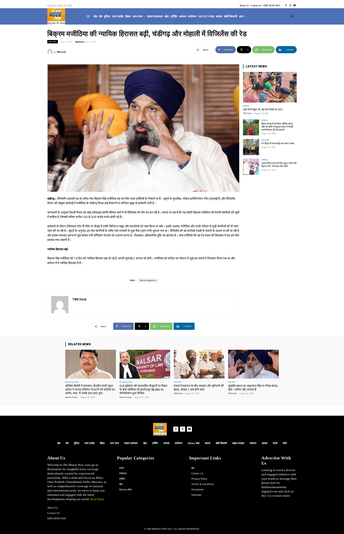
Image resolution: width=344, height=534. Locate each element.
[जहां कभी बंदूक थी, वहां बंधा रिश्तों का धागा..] (270, 87)
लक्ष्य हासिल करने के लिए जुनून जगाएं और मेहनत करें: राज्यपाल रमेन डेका (279, 165)
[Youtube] (294, 5)
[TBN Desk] (50, 52)
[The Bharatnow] (56, 16)
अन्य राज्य (52, 41)
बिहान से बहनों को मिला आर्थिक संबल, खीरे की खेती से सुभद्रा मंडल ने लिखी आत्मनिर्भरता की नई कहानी (277, 126)
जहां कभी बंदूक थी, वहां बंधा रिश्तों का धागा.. (263, 109)
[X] (290, 5)
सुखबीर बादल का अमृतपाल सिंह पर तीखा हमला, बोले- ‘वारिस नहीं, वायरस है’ (253, 387)
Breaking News (72, 382)
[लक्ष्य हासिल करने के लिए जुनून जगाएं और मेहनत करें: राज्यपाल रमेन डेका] (251, 167)
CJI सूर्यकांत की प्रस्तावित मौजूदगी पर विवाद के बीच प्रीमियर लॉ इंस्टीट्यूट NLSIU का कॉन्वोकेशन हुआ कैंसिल (143, 389)
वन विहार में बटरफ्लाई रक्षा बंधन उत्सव (277, 143)
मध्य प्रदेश (265, 140)
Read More (97, 499)
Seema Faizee (71, 397)
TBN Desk (61, 52)
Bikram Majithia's (148, 280)
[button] (292, 16)
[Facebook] (286, 5)
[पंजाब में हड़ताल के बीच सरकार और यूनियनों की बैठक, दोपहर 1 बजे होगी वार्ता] (199, 364)
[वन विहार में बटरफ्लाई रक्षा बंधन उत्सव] (251, 147)
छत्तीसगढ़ (246, 106)
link (269, 495)
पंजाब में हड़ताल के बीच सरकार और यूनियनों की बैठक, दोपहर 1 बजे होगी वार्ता (199, 387)
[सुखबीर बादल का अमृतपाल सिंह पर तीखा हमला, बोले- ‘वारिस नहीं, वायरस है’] (253, 364)
